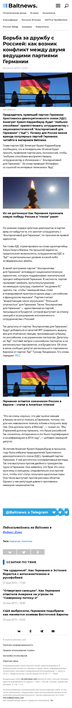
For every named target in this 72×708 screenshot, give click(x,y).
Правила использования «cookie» (19, 650)
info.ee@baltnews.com (13, 697)
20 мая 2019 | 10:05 (14, 620)
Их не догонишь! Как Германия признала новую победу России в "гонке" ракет (33, 215)
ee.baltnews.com (29, 679)
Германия (14, 541)
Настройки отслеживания (15, 655)
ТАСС (17, 355)
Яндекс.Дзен (12, 532)
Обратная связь (10, 661)
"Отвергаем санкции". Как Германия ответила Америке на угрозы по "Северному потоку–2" (31, 594)
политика (27, 541)
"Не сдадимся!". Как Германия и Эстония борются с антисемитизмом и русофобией (34, 573)
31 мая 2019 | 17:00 (14, 583)
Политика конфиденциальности (18, 645)
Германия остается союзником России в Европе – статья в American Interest (32, 403)
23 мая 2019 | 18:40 (14, 603)
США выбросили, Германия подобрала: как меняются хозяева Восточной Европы (35, 612)
